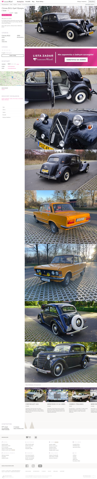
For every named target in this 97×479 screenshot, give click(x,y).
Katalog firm (20, 1)
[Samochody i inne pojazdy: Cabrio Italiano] (79, 394)
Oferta (4, 109)
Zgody (49, 471)
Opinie (4, 112)
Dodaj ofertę (92, 1)
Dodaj (16, 12)
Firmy (11, 4)
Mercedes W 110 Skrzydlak (58, 404)
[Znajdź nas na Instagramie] (33, 466)
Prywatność (36, 471)
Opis (4, 107)
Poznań (19, 4)
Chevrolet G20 (32, 404)
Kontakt (4, 114)
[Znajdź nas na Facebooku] (27, 466)
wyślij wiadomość (11, 66)
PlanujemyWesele (5, 4)
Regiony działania (6, 117)
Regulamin (28, 471)
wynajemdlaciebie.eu (12, 68)
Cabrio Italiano (76, 404)
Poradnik (27, 1)
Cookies (44, 471)
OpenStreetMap (19, 85)
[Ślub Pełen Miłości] (28, 437)
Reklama (55, 471)
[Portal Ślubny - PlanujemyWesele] (7, 1)
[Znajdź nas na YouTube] (40, 466)
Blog (33, 1)
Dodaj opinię (13, 55)
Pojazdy (15, 4)
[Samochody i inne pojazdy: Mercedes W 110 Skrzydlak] (57, 394)
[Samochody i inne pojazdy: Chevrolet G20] (35, 394)
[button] (40, 1)
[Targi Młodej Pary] (36, 437)
